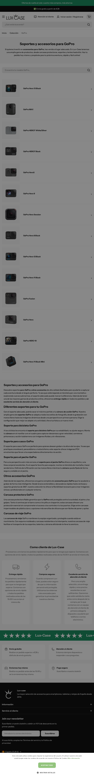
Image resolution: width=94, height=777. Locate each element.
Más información (74, 758)
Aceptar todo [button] (47, 765)
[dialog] (47, 765)
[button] (47, 772)
